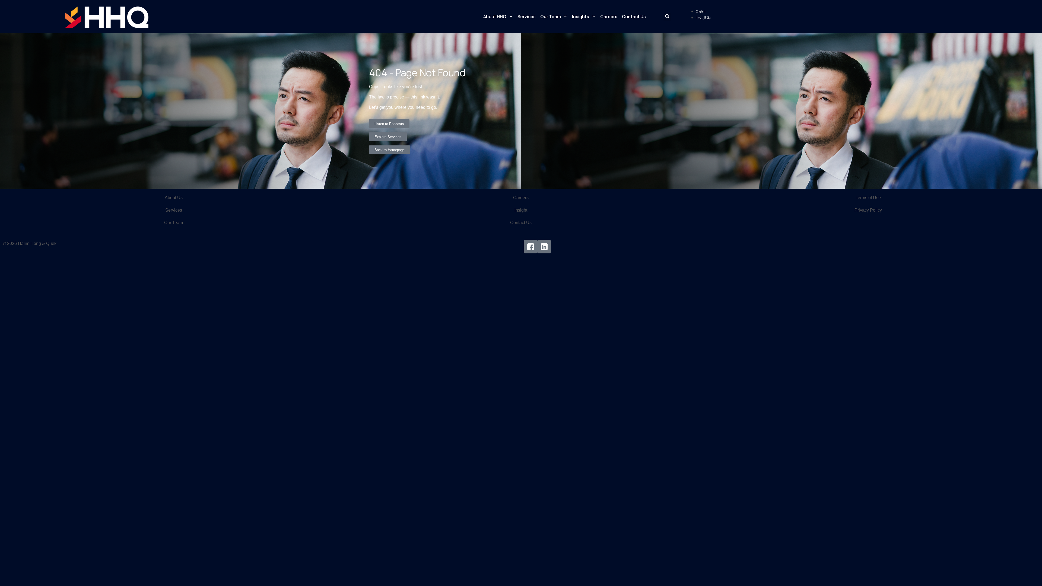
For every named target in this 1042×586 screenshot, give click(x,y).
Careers (608, 17)
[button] (667, 17)
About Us (174, 197)
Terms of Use (868, 197)
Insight (520, 210)
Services (526, 17)
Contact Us (634, 17)
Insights (580, 17)
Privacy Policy (868, 210)
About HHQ (494, 17)
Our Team (550, 17)
